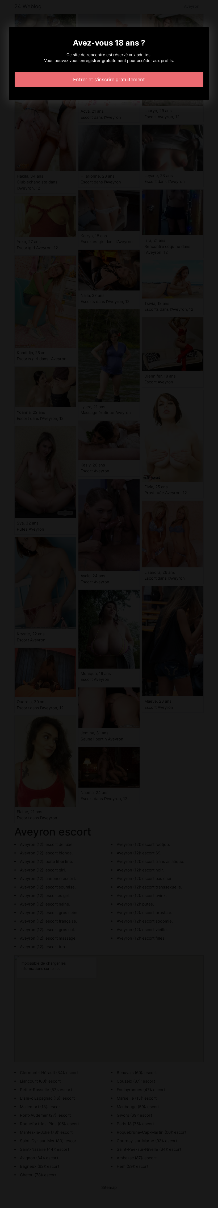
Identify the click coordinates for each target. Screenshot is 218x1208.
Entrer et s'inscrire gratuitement (109, 79)
